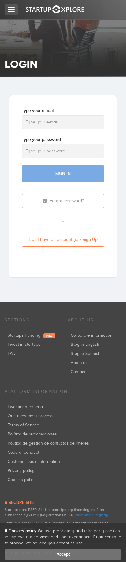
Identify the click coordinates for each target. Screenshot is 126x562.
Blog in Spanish (86, 353)
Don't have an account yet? (63, 239)
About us (79, 362)
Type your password (41, 139)
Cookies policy (22, 479)
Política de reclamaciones (32, 434)
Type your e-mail (38, 110)
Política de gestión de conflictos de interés (48, 443)
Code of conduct (23, 452)
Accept (63, 554)
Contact (78, 371)
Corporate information (92, 335)
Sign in (63, 173)
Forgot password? (66, 201)
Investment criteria (25, 406)
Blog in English (85, 344)
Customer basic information (34, 461)
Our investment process (31, 416)
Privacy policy (21, 470)
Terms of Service (23, 425)
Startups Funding (30, 335)
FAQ (12, 353)
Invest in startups (24, 344)
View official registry (91, 515)
